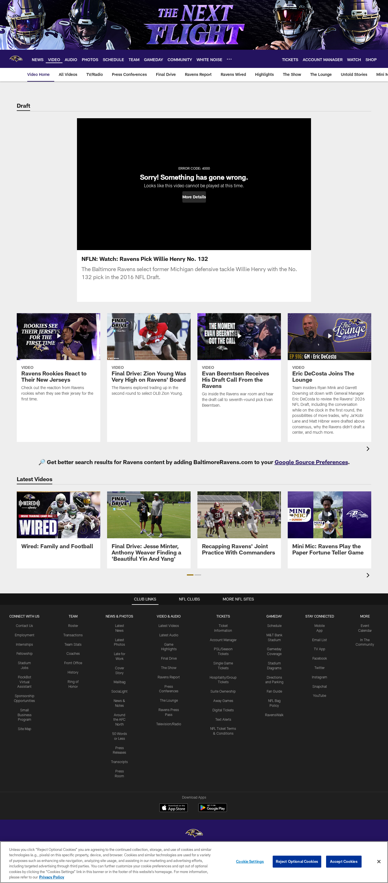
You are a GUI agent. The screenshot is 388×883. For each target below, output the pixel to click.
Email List (319, 640)
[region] (194, 862)
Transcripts (119, 762)
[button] (194, 197)
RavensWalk (274, 715)
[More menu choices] (229, 59)
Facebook (319, 658)
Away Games (223, 701)
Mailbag (120, 682)
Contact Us (24, 626)
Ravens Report (169, 677)
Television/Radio (168, 724)
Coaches (73, 653)
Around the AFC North (119, 719)
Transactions (73, 635)
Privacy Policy (51, 877)
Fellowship (24, 653)
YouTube (319, 695)
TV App (319, 649)
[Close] (379, 861)
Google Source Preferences (311, 461)
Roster (73, 626)
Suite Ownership (223, 691)
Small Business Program (25, 715)
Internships (24, 644)
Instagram (319, 677)
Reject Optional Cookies (297, 861)
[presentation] (369, 449)
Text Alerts (223, 719)
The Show (168, 668)
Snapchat (319, 686)
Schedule (274, 626)
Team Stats (73, 644)
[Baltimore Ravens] (194, 834)
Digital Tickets (223, 710)
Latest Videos (168, 626)
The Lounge (169, 700)
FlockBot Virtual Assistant (24, 682)
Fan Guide (274, 691)
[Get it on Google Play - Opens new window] (212, 810)
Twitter (319, 668)
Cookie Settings (250, 861)
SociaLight (119, 691)
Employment (24, 635)
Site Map (24, 729)
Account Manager (223, 640)
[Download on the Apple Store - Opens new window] (173, 808)
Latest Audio (168, 635)
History (73, 672)
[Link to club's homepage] (16, 59)
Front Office (73, 663)
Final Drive (169, 658)
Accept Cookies (344, 861)
